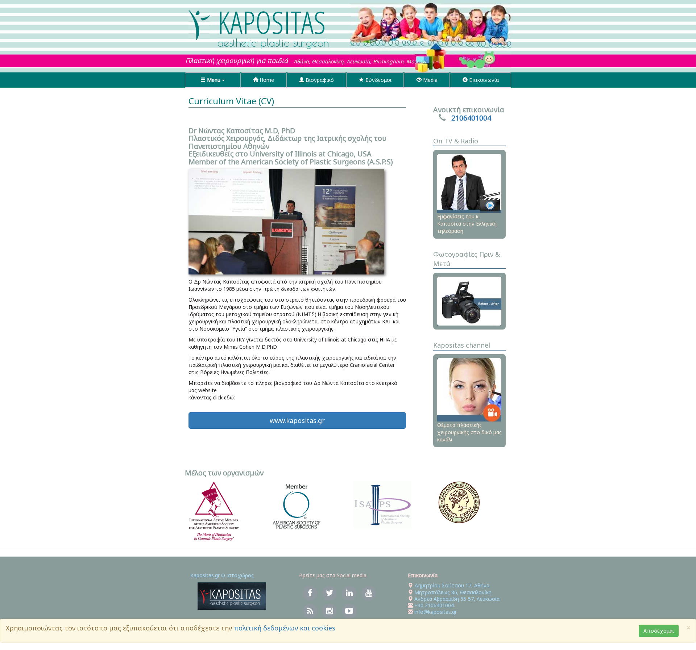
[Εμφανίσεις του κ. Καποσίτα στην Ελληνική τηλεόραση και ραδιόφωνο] (469, 182)
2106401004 (471, 118)
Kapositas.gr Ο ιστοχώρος (222, 575)
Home (266, 79)
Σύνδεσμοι (378, 79)
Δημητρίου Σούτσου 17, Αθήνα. (451, 585)
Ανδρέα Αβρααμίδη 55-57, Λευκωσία (457, 598)
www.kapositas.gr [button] (297, 420)
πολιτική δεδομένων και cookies (284, 628)
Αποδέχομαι (658, 630)
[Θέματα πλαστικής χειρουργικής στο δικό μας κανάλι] (469, 389)
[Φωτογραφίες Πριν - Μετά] (469, 300)
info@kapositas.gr (435, 611)
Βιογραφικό (319, 79)
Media (430, 79)
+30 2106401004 (434, 605)
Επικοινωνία (483, 79)
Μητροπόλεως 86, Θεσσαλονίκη (453, 592)
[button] (213, 80)
